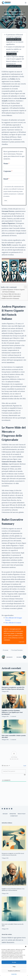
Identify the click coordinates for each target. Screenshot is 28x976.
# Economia (5, 650)
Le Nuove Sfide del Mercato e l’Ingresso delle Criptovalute (11, 295)
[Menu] (25, 2)
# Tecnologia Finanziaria (16, 650)
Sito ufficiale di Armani (13, 623)
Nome (6, 163)
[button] (25, 946)
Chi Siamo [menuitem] (5, 813)
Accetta (14, 962)
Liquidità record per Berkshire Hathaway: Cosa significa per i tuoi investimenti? (12, 712)
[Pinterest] (9, 808)
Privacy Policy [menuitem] (21, 813)
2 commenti (13, 716)
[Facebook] (2, 808)
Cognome (7, 171)
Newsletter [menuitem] (13, 813)
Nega (14, 966)
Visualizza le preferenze (14, 970)
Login (24, 765)
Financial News (7, 22)
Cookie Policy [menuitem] (14, 815)
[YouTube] (11, 808)
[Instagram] (7, 808)
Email (6, 179)
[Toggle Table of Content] (24, 287)
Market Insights (16, 22)
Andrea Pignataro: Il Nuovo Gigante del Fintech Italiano (13, 291)
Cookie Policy (14, 974)
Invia (6, 200)
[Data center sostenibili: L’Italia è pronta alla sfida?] (14, 726)
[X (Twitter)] (4, 808)
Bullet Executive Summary (10, 298)
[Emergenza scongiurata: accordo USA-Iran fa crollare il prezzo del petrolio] (14, 678)
